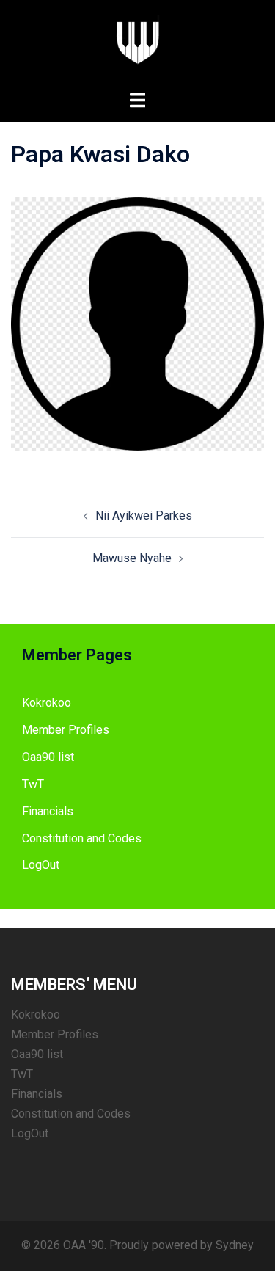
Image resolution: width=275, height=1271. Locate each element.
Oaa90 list (48, 757)
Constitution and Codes (82, 838)
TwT (33, 784)
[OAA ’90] (138, 44)
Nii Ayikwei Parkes (143, 515)
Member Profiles (65, 730)
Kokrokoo (46, 703)
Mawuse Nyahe (132, 558)
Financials (47, 811)
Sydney (235, 1245)
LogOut (40, 865)
